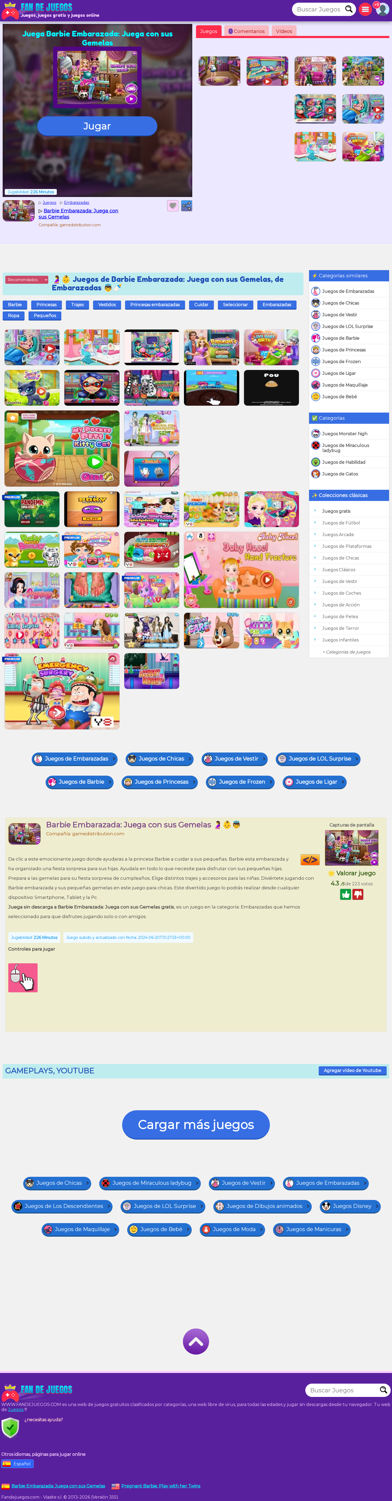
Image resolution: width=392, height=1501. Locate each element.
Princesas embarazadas (155, 304)
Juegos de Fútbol (341, 522)
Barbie (15, 304)
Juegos (208, 31)
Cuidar (201, 304)
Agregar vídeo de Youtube (352, 1070)
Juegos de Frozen (341, 361)
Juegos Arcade (338, 534)
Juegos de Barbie (340, 338)
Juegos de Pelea (340, 616)
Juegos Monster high (344, 433)
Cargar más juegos (196, 1124)
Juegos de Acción (341, 604)
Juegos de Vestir (339, 314)
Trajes (77, 304)
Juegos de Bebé (339, 396)
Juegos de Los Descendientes (64, 1206)
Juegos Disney (352, 1206)
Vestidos (107, 304)
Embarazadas (277, 304)
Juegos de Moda (234, 1229)
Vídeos (284, 31)
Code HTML (319, 859)
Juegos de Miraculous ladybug (345, 448)
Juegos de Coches (341, 593)
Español (22, 1463)
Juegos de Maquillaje (345, 385)
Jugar (97, 126)
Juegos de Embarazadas (348, 291)
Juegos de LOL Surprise (347, 326)
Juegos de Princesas (344, 349)
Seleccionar (235, 304)
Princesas (47, 304)
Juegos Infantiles (340, 640)
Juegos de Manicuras (313, 1229)
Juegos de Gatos (340, 473)
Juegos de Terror (340, 628)
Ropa (13, 315)
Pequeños (45, 315)
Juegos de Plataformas (346, 546)
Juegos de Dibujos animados (264, 1206)
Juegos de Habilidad (344, 462)
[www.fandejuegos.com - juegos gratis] (37, 1393)
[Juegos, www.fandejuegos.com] (37, 10)
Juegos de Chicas (340, 303)
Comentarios (247, 31)
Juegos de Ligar (339, 373)
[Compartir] (186, 205)
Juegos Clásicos (338, 569)
